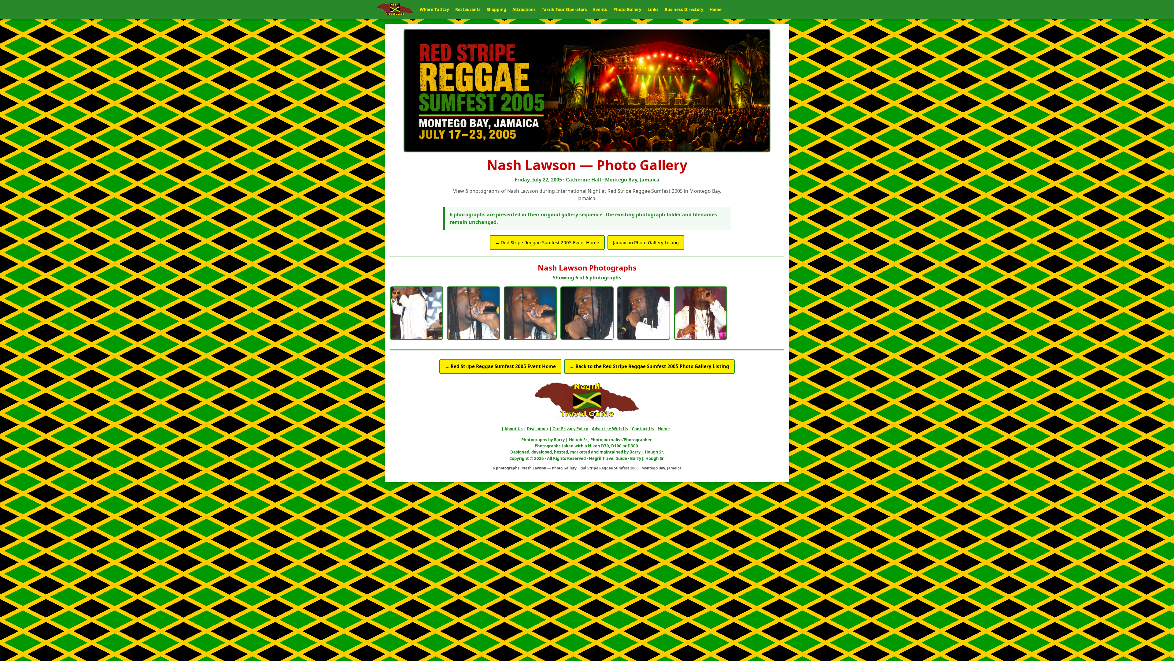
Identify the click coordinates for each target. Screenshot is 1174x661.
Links (653, 9)
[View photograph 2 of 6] (473, 313)
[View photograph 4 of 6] (586, 313)
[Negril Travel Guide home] (395, 9)
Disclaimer (537, 428)
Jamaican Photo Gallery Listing (646, 242)
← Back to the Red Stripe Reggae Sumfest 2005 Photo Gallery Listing (649, 366)
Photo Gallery (627, 9)
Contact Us (643, 428)
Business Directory (684, 9)
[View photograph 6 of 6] (700, 313)
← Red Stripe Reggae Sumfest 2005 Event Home (547, 242)
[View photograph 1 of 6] (416, 313)
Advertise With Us (610, 428)
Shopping (496, 9)
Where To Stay (434, 9)
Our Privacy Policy (570, 428)
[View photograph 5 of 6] (643, 313)
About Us (513, 428)
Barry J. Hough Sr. (646, 452)
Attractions (524, 9)
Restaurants (468, 9)
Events (600, 9)
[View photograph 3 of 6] (530, 313)
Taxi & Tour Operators (564, 9)
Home (716, 9)
